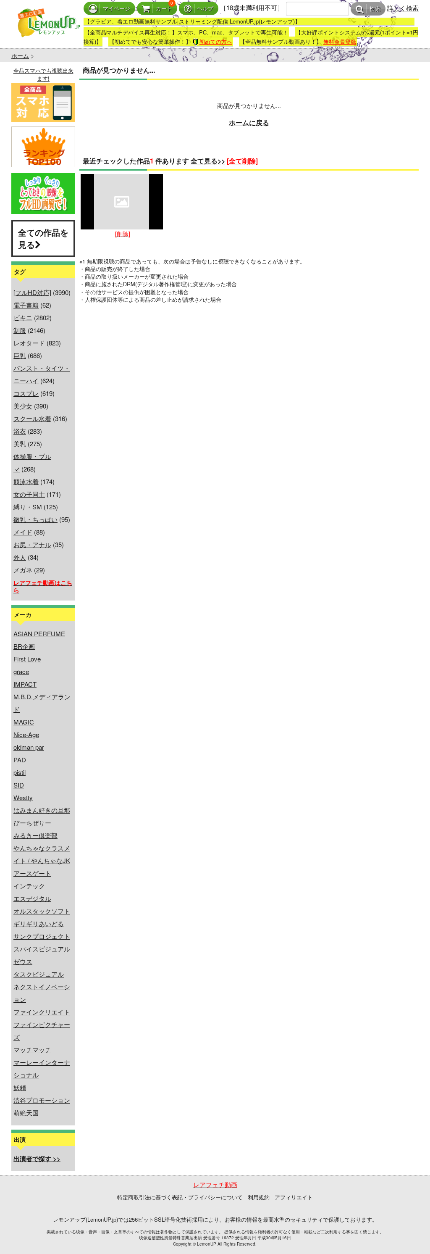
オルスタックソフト (41, 910)
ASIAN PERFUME (39, 633)
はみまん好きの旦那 (41, 810)
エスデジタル (32, 898)
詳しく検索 (403, 7)
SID (18, 784)
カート (164, 8)
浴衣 (19, 431)
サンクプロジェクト (41, 936)
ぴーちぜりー (32, 822)
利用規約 (259, 1197)
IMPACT (25, 684)
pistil (19, 772)
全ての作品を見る (43, 238)
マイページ (116, 8)
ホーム (20, 55)
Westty (23, 797)
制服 (19, 330)
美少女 (22, 405)
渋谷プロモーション (41, 1100)
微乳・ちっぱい (35, 519)
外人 (19, 557)
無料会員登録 (339, 41)
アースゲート (32, 873)
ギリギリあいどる (38, 923)
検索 (375, 9)
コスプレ (26, 393)
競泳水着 (26, 481)
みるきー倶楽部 (35, 835)
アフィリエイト (294, 1197)
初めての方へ (215, 41)
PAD (19, 759)
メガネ (22, 569)
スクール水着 (32, 418)
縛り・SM (27, 506)
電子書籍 (26, 304)
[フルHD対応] (32, 292)
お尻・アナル (32, 544)
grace (21, 671)
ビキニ (22, 317)
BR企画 (24, 646)
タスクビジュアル (38, 973)
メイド (22, 531)
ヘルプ (205, 8)
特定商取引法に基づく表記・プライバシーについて (180, 1197)
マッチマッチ (32, 1049)
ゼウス (22, 961)
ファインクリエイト (41, 1011)
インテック (29, 885)
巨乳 (19, 355)
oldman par (28, 747)
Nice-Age (26, 734)
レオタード (29, 342)
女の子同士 (29, 494)
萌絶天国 (26, 1112)
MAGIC (23, 721)
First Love (27, 658)
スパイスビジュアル (41, 948)
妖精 (19, 1087)
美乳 (19, 443)
